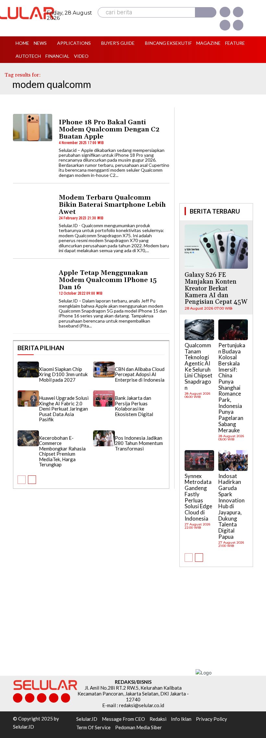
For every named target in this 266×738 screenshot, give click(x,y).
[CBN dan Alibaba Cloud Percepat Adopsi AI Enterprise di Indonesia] (104, 370)
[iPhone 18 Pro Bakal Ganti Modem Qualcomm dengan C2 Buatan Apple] (32, 127)
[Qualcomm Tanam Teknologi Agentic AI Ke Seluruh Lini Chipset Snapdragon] (199, 329)
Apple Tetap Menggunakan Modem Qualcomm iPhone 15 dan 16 (108, 280)
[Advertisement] (222, 154)
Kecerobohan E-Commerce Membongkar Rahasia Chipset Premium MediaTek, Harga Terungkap (62, 451)
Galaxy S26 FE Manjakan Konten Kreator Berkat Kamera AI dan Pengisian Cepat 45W (216, 288)
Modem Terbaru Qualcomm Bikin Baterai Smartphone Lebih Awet (112, 204)
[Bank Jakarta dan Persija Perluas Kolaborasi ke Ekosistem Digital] (104, 398)
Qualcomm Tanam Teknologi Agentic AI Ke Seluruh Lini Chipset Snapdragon (198, 366)
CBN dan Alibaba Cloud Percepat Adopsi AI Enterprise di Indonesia (139, 374)
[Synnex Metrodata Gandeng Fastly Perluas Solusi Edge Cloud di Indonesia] (199, 460)
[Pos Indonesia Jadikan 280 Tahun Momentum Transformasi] (104, 438)
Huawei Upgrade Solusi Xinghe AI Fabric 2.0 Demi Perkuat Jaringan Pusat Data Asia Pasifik (64, 408)
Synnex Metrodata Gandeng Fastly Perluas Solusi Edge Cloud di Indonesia (198, 497)
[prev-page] (22, 479)
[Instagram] (238, 12)
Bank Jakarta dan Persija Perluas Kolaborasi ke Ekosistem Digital (134, 406)
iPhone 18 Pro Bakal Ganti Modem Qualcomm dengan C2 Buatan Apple (109, 129)
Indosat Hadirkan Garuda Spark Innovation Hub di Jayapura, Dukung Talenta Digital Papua (231, 506)
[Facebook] (225, 12)
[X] (225, 25)
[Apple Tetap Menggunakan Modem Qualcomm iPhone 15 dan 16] (32, 278)
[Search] (205, 12)
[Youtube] (238, 25)
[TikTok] (41, 698)
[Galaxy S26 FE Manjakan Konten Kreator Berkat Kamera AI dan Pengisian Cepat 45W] (216, 247)
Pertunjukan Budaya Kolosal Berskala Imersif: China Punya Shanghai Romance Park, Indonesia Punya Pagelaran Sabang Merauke (231, 388)
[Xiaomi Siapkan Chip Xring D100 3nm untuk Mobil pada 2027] (28, 370)
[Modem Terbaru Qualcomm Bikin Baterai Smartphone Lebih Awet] (32, 202)
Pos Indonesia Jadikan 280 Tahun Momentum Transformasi (139, 443)
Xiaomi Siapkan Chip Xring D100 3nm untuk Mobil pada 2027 (63, 374)
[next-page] (32, 479)
